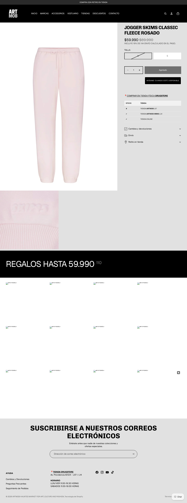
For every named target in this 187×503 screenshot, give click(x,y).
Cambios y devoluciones (139, 128)
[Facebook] (97, 472)
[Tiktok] (112, 472)
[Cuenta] (171, 13)
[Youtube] (107, 472)
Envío (131, 135)
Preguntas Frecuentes (16, 483)
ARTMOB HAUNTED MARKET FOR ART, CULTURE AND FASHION (38, 496)
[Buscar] (165, 13)
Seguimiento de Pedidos (17, 488)
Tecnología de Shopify (74, 496)
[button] (163, 80)
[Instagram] (102, 472)
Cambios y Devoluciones (17, 479)
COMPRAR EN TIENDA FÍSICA (147, 95)
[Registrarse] (133, 454)
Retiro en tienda (135, 142)
